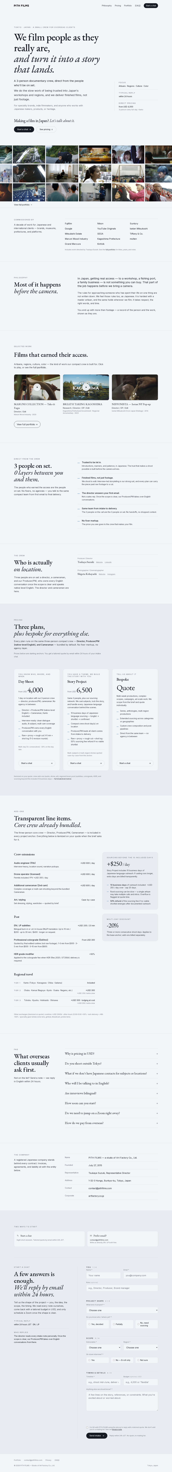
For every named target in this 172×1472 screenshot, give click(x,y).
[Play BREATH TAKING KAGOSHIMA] (86, 387)
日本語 (138, 5)
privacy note (117, 1429)
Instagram (111, 574)
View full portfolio (22, 205)
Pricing (118, 5)
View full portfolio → (27, 424)
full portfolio (111, 250)
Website (99, 562)
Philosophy (107, 5)
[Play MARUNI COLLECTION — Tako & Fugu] (37, 387)
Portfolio (128, 5)
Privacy (48, 1460)
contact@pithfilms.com (100, 1188)
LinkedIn (108, 562)
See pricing (46, 129)
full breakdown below (62, 779)
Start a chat (151, 5)
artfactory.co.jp (96, 1196)
